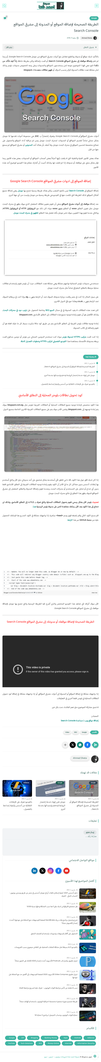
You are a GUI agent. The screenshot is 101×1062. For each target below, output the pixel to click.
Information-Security (85, 1043)
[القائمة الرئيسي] (97, 6)
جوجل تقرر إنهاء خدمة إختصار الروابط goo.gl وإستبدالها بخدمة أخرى (69, 375)
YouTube (11, 1043)
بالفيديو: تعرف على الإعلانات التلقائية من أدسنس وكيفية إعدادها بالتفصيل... (68, 384)
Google (94, 18)
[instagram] (50, 871)
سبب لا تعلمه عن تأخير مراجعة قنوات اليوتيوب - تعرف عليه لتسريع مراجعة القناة (48, 988)
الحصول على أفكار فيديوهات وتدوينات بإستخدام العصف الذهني (54, 933)
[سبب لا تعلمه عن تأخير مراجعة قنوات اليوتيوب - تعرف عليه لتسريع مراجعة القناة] (87, 988)
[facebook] (58, 871)
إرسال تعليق (90, 832)
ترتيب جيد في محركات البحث (15, 310)
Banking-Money (51, 1037)
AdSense (90, 1037)
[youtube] (66, 871)
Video (67, 732)
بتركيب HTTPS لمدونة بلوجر (74, 337)
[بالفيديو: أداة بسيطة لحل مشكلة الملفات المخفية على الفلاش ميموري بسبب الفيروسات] (87, 948)
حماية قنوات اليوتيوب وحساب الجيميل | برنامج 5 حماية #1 (56, 1015)
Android (77, 1037)
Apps (66, 1037)
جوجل (20, 191)
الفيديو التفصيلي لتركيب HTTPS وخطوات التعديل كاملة (43, 341)
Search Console (76, 191)
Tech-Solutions (27, 1043)
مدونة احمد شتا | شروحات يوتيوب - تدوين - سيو (62, 1057)
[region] (50, 580)
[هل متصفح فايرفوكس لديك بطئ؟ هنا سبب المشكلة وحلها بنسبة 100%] (87, 907)
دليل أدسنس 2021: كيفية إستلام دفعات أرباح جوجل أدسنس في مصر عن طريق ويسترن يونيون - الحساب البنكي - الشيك (43, 895)
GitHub (40, 592)
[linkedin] (34, 871)
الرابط (70, 520)
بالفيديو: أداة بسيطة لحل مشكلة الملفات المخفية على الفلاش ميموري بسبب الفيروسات (45, 947)
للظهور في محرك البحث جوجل (26, 213)
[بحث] (4, 6)
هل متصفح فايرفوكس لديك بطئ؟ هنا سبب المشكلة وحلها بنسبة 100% (52, 906)
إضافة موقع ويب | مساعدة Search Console (80, 721)
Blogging (34, 1037)
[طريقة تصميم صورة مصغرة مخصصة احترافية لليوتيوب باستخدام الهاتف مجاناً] (87, 1002)
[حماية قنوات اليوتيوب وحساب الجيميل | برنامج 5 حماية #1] (87, 1016)
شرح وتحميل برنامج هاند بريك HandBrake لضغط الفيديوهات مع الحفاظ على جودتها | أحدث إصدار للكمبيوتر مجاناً (43, 922)
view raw (94, 592)
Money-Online (53, 1043)
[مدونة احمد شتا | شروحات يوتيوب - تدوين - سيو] (50, 6)
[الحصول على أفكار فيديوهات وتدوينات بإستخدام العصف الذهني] (87, 934)
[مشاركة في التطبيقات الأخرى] (65, 745)
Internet (68, 1043)
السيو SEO (49, 310)
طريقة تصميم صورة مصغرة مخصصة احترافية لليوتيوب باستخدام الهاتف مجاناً (48, 1001)
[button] (87, 745)
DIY (22, 1037)
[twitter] (42, 871)
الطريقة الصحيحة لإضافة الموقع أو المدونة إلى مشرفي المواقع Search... (69, 366)
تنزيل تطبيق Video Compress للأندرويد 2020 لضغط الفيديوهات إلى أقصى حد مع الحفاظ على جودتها (43, 976)
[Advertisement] (50, 551)
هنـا (34, 507)
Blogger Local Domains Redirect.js (14, 592)
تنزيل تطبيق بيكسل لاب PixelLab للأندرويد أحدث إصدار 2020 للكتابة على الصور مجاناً (46, 961)
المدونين (29, 145)
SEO (75, 732)
